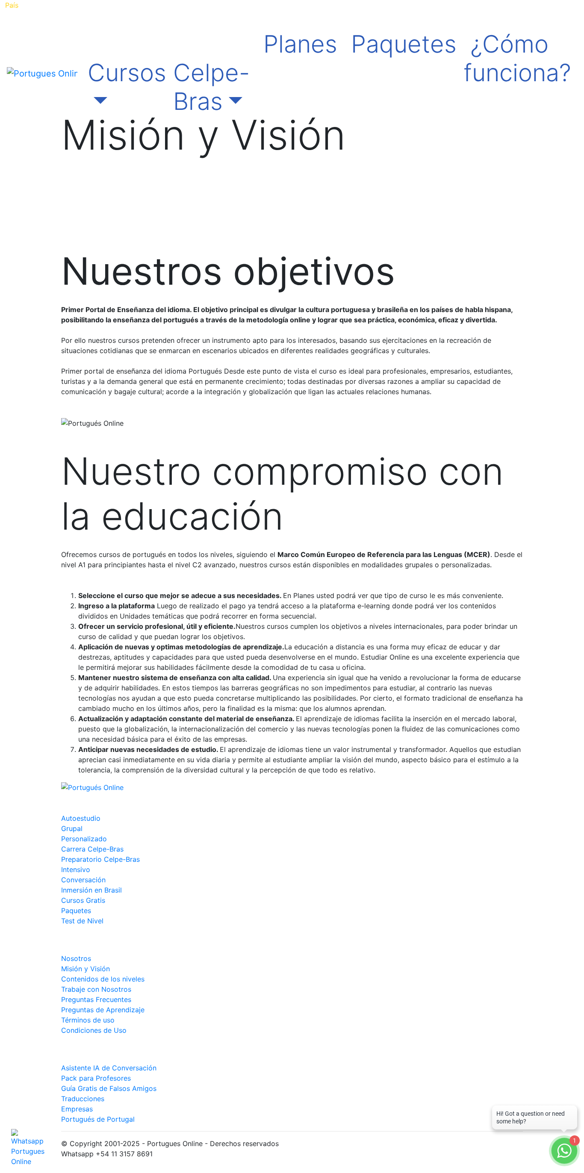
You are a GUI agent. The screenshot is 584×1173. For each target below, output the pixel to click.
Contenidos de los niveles (103, 979)
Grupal (72, 828)
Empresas (77, 1109)
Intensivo (75, 869)
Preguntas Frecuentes (96, 999)
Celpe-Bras (211, 87)
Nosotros (76, 958)
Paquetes (404, 44)
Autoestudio (80, 818)
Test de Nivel (82, 921)
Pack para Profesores (96, 1078)
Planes (300, 44)
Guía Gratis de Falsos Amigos (108, 1088)
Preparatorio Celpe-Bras (100, 859)
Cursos (127, 72)
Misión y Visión (85, 968)
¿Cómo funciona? (517, 58)
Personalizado (84, 838)
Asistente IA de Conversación (108, 1068)
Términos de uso (88, 1020)
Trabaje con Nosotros (96, 989)
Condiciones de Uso (94, 1030)
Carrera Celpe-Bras (92, 849)
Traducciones (82, 1098)
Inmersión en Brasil (91, 890)
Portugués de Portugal (98, 1119)
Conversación (83, 879)
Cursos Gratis (83, 900)
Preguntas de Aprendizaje (103, 1009)
